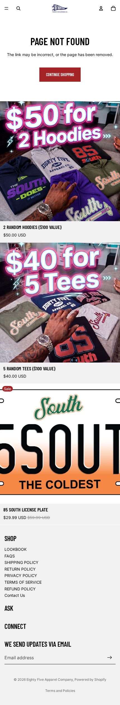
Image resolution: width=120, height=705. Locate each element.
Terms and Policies (60, 691)
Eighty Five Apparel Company (50, 679)
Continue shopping (60, 74)
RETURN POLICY (20, 569)
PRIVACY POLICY (20, 575)
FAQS (9, 556)
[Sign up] (110, 658)
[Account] (101, 8)
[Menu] (6, 8)
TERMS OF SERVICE (23, 582)
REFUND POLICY (20, 588)
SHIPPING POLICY (21, 562)
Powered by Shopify (90, 679)
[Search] (18, 8)
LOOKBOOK (15, 549)
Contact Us (14, 595)
